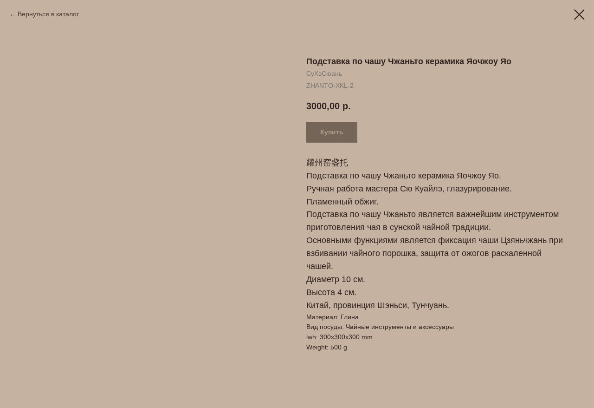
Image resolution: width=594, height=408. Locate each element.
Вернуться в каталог (48, 14)
